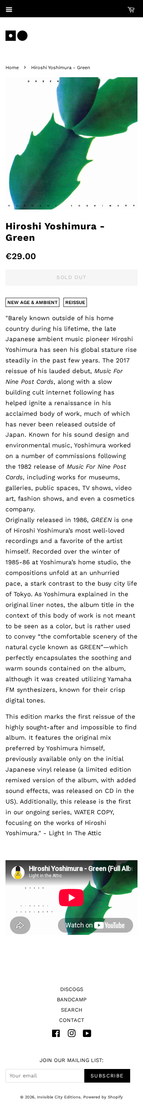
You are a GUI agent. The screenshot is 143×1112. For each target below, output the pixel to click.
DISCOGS (71, 989)
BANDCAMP (72, 1000)
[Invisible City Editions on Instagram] (71, 1035)
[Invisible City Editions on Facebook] (56, 1035)
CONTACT (71, 1020)
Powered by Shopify (103, 1097)
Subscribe (107, 1076)
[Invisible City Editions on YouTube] (87, 1035)
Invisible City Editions (59, 1097)
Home (12, 67)
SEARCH (71, 1010)
